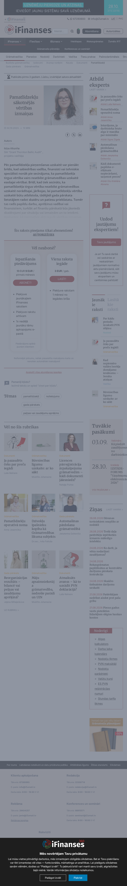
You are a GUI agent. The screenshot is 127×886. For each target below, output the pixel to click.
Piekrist (78, 877)
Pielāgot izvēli (53, 877)
